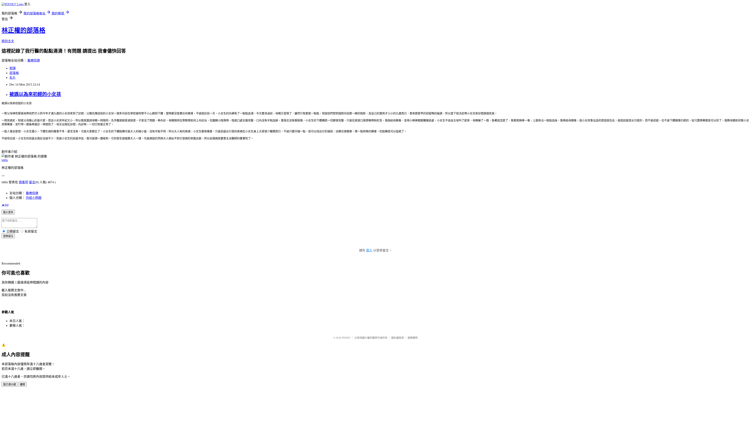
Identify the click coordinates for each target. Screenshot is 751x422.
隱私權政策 (397, 337)
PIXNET (346, 337)
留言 (32, 182)
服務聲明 (413, 337)
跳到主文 (8, 41)
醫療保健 (33, 60)
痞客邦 (23, 182)
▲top (5, 204)
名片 (12, 77)
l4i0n (5, 160)
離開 (22, 384)
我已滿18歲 (9, 384)
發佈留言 (8, 236)
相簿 (12, 68)
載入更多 (8, 212)
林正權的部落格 (23, 30)
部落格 (14, 73)
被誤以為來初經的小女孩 (35, 94)
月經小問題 (33, 197)
